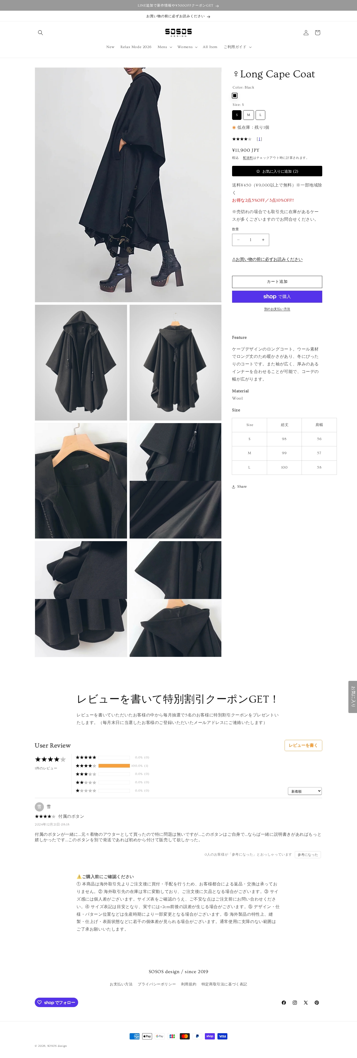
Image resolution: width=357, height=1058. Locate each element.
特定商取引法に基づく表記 (224, 985)
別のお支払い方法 (277, 309)
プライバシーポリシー (157, 985)
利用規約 (188, 985)
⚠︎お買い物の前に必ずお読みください (267, 259)
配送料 (248, 158)
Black (234, 95)
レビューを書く (303, 745)
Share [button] (242, 486)
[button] (40, 32)
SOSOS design (57, 1046)
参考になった (308, 855)
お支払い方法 (121, 985)
